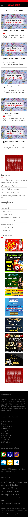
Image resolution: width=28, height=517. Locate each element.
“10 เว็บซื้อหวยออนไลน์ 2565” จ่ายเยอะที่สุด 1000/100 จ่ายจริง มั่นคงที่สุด (14, 182)
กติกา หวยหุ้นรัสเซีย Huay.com (10, 192)
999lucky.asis (7, 442)
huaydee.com (7, 435)
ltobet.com (6, 440)
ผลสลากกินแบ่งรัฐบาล (7, 221)
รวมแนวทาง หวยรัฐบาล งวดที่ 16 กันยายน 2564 (13, 197)
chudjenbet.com (7, 431)
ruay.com (5, 433)
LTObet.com (5, 211)
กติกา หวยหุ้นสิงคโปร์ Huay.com (10, 503)
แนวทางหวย (4, 230)
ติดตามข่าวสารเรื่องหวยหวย (9, 218)
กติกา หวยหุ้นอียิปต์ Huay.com (10, 189)
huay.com (5, 424)
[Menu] (2, 5)
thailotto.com (7, 437)
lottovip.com (6, 428)
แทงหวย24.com (5, 227)
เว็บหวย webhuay (6, 224)
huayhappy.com (7, 426)
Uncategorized (5, 214)
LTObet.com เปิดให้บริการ (9, 186)
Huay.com (4, 208)
